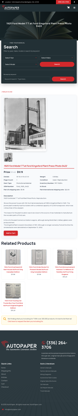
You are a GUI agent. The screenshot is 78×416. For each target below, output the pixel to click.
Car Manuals (44, 384)
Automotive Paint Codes (48, 378)
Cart (3, 384)
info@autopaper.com (13, 409)
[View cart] (68, 7)
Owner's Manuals (45, 368)
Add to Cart (10, 233)
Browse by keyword (10, 74)
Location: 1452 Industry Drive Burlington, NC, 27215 (22, 2)
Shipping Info (6, 371)
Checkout (5, 387)
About (3, 374)
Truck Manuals (45, 391)
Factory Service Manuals (48, 371)
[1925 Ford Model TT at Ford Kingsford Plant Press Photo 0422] (8, 157)
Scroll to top (4, 208)
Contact (4, 380)
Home (3, 368)
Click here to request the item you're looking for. (25, 321)
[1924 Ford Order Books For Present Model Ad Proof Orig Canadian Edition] (39, 257)
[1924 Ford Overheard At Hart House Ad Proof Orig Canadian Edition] (13, 257)
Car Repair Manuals (46, 388)
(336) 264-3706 (63, 2)
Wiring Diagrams (45, 374)
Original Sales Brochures (48, 381)
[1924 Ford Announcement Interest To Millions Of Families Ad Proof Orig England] (65, 257)
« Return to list (6, 92)
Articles (4, 377)
